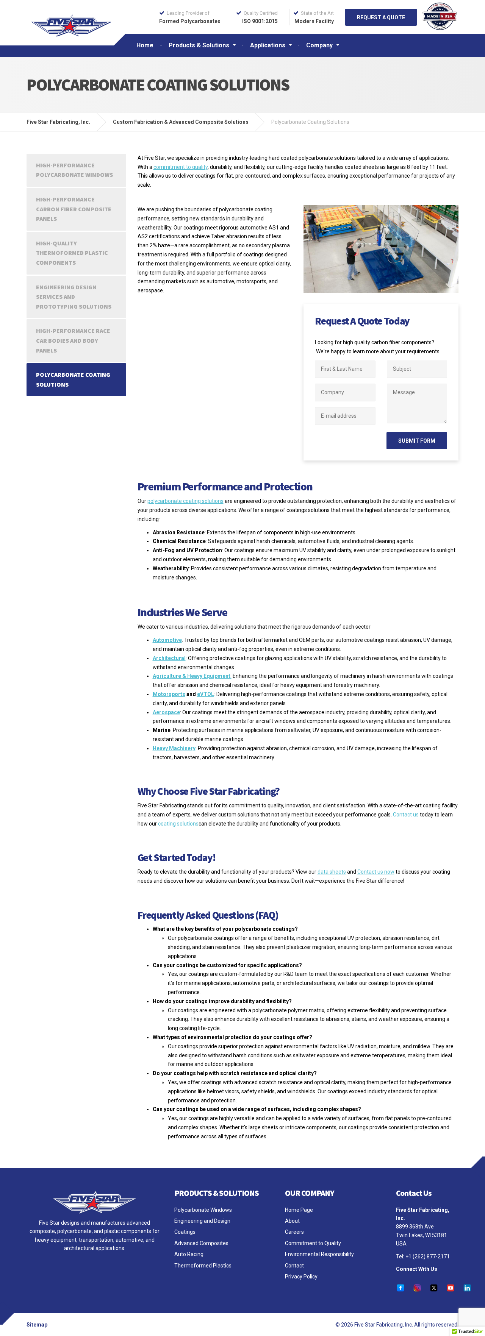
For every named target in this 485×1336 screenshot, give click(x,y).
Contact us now (375, 872)
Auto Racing (188, 1254)
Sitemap (37, 1325)
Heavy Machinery (174, 748)
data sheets (332, 872)
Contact (294, 1266)
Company (319, 45)
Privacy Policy (301, 1277)
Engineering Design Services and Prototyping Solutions (73, 296)
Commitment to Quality (313, 1243)
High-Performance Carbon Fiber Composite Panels (73, 208)
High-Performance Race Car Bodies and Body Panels (73, 340)
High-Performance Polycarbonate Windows (74, 170)
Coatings (185, 1232)
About (292, 1221)
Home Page (299, 1210)
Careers (294, 1232)
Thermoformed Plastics (203, 1266)
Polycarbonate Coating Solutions (73, 379)
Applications (267, 45)
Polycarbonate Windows (203, 1210)
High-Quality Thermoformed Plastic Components (72, 252)
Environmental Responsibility (319, 1254)
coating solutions (178, 824)
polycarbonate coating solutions (185, 501)
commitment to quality (180, 167)
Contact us (406, 815)
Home (144, 45)
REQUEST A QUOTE (381, 17)
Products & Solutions (199, 45)
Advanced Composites (201, 1243)
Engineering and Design (202, 1221)
